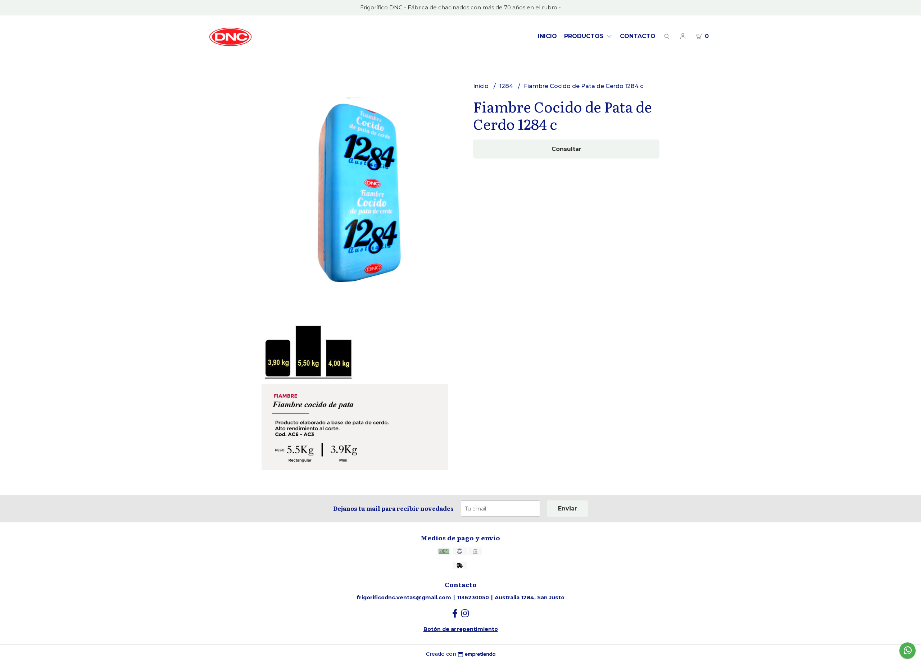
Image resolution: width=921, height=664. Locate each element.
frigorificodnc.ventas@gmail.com (404, 597)
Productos (584, 36)
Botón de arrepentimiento (460, 629)
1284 (506, 86)
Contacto (637, 36)
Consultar (566, 149)
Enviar (567, 508)
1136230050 (473, 597)
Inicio (547, 36)
